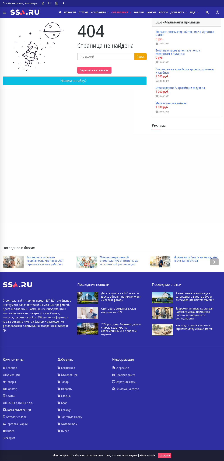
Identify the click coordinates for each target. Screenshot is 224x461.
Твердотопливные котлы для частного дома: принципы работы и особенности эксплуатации (194, 313)
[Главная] (59, 12)
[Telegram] (64, 3)
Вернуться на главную (94, 70)
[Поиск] (207, 12)
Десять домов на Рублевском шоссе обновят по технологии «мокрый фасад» (121, 297)
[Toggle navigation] (217, 12)
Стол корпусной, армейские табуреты (180, 88)
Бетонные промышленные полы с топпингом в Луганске (178, 52)
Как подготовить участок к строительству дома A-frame (194, 327)
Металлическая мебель (171, 103)
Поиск (140, 57)
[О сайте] (44, 3)
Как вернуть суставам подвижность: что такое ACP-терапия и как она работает (45, 261)
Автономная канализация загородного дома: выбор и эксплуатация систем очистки (195, 297)
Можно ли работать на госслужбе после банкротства (195, 259)
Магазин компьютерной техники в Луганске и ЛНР (185, 33)
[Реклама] (57, 3)
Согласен (165, 455)
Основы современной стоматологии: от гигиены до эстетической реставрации (119, 261)
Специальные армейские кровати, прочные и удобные (185, 71)
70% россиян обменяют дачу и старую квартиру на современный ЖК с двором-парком (121, 329)
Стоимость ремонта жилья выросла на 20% (118, 310)
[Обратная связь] (50, 3)
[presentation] (9, 262)
